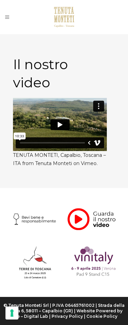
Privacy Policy (67, 316)
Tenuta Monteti (53, 163)
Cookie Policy (101, 316)
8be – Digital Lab (29, 316)
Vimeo (89, 163)
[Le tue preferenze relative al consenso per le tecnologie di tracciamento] (11, 313)
